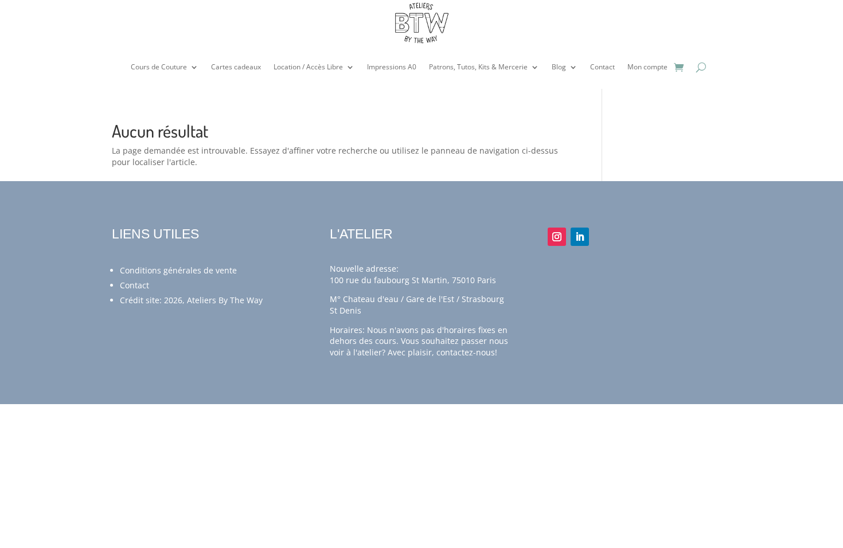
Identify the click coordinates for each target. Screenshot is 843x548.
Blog (559, 67)
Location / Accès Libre (308, 67)
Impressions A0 (391, 67)
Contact (602, 67)
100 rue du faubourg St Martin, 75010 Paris (413, 280)
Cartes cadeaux (236, 67)
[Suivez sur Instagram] (557, 237)
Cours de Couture (159, 67)
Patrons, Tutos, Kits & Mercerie (478, 67)
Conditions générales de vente (178, 270)
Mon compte (647, 67)
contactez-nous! (466, 352)
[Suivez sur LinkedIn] (580, 237)
